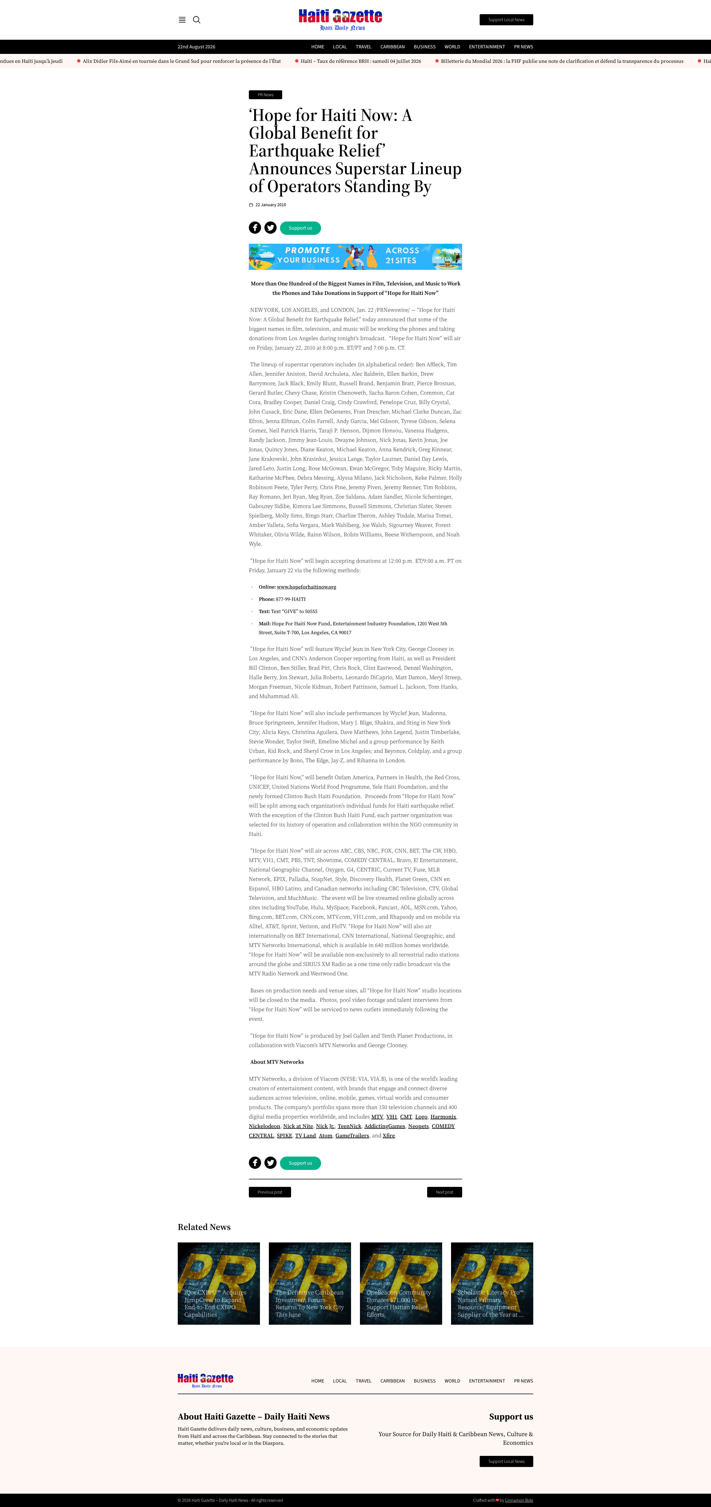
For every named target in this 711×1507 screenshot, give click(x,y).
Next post (444, 1192)
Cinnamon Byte (519, 1500)
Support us (300, 228)
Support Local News (506, 20)
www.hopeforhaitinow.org (306, 586)
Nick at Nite (298, 1126)
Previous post (270, 1192)
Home (317, 46)
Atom (325, 1135)
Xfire (389, 1135)
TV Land (305, 1135)
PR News (523, 46)
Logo (421, 1116)
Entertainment (487, 46)
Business (425, 46)
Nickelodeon (264, 1126)
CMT (406, 1116)
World (452, 46)
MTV (377, 1116)
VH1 (391, 1116)
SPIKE (284, 1135)
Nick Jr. (325, 1126)
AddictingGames (384, 1126)
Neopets (418, 1126)
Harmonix (443, 1116)
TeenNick (349, 1126)
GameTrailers (352, 1135)
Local (340, 46)
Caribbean (392, 46)
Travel (364, 46)
